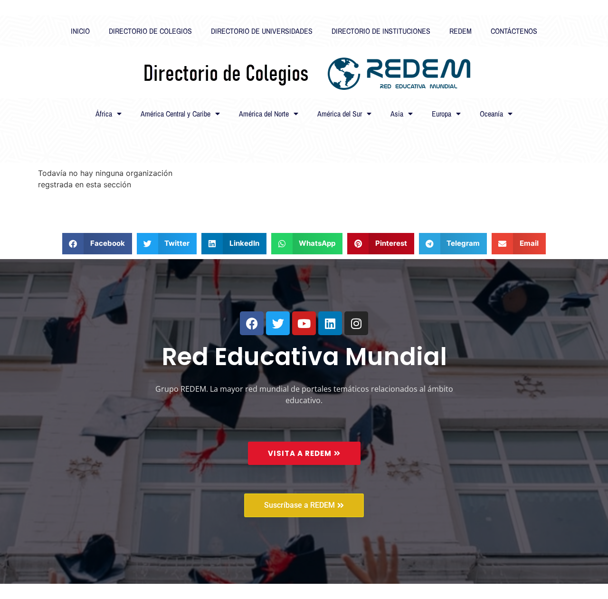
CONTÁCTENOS (514, 31)
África (103, 113)
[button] (97, 243)
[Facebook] (252, 323)
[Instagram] (356, 323)
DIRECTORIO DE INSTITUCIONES (381, 31)
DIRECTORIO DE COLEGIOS (150, 31)
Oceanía (491, 113)
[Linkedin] (330, 323)
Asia (396, 113)
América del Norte (264, 113)
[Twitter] (278, 323)
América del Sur (339, 113)
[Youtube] (304, 323)
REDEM (460, 31)
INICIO (80, 31)
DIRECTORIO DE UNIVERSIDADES (262, 31)
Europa (441, 113)
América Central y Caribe (175, 113)
